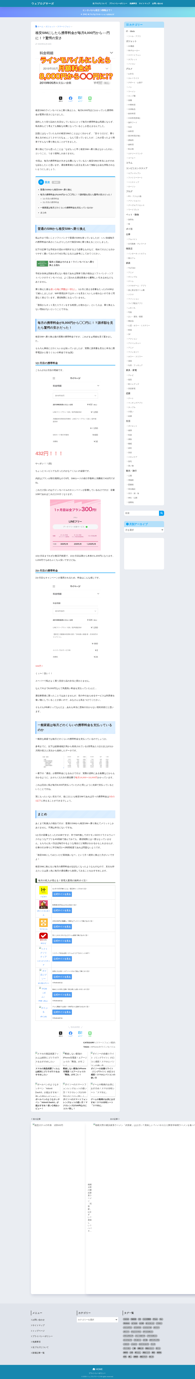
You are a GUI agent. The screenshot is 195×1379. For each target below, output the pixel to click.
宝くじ (158, 1348)
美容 (130, 453)
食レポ (151, 1356)
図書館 (131, 485)
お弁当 (131, 74)
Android (126, 1319)
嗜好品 (131, 321)
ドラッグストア (128, 1336)
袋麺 (130, 100)
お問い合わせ (157, 3)
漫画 (130, 361)
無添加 (159, 1352)
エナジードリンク (135, 153)
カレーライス (133, 78)
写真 (130, 312)
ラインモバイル (108, 1047)
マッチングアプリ (135, 403)
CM (139, 1319)
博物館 (131, 480)
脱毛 (130, 461)
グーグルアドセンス (136, 205)
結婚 (130, 416)
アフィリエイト (134, 201)
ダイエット (132, 426)
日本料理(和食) (134, 118)
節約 (113, 1042)
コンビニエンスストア (136, 168)
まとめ (43, 212)
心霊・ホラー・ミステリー (139, 325)
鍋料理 (131, 145)
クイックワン (128, 1327)
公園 (130, 476)
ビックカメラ (128, 1340)
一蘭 (134, 1348)
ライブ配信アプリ (135, 303)
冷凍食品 (131, 109)
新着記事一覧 (38, 1353)
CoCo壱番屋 (147, 1319)
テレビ (131, 375)
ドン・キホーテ (140, 1336)
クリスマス (137, 1327)
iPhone (95, 1047)
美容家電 (131, 389)
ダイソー (126, 1331)
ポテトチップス (154, 1340)
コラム (129, 163)
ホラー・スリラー (135, 356)
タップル (131, 407)
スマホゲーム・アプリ (137, 286)
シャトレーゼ (147, 1327)
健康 (130, 430)
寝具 (130, 380)
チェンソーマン (136, 1331)
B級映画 (133, 1319)
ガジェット (131, 41)
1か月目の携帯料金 (51, 199)
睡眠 (130, 444)
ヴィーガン (127, 1348)
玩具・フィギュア (135, 365)
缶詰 (130, 127)
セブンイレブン (134, 173)
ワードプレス (133, 210)
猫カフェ (131, 258)
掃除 (130, 439)
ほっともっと (150, 1323)
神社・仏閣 (132, 498)
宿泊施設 (131, 489)
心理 (131, 1352)
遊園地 (131, 502)
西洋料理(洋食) (134, 136)
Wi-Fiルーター (134, 51)
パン (130, 87)
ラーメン (131, 91)
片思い (131, 412)
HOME (99, 1369)
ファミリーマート (135, 178)
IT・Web (130, 31)
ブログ (129, 191)
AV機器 (131, 46)
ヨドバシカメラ (144, 1344)
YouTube (131, 268)
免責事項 (133, 3)
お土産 (141, 1323)
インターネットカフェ (137, 254)
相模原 (136, 1356)
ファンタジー (133, 352)
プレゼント (137, 1340)
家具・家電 (131, 370)
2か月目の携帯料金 (51, 202)
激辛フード (132, 122)
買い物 (131, 466)
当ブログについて (100, 3)
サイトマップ (144, 3)
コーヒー (131, 158)
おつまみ (134, 1323)
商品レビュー (150, 1348)
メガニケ (126, 1344)
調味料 (131, 140)
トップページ (38, 1331)
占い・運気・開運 (135, 317)
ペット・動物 (132, 214)
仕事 (128, 234)
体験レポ (140, 1348)
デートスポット (148, 1331)
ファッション (133, 299)
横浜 (153, 1352)
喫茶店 (129, 248)
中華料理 (131, 105)
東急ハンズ (146, 1352)
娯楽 (128, 263)
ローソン (131, 186)
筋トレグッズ (133, 384)
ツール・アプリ (134, 36)
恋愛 (128, 393)
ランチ (153, 1344)
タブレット (132, 59)
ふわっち (131, 308)
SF (129, 334)
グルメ (129, 69)
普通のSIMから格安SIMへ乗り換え (56, 189)
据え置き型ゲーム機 (136, 290)
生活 (128, 421)
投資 (130, 435)
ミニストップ (133, 182)
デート (131, 398)
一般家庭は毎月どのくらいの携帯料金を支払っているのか (66, 207)
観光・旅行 (131, 471)
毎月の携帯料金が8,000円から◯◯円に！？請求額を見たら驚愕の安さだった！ (76, 194)
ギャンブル (132, 277)
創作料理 (131, 114)
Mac (161, 1319)
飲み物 (131, 149)
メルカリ (134, 1344)
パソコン (131, 64)
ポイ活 (129, 229)
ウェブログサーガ (42, 3)
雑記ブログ (143, 1356)
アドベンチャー (134, 343)
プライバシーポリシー (118, 3)
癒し (130, 1356)
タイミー (156, 1327)
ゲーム (131, 281)
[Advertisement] (144, 554)
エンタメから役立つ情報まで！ (97, 12)
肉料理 (131, 131)
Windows (126, 1323)
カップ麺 (131, 96)
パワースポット (152, 1336)
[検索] (161, 513)
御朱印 (126, 1352)
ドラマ (131, 294)
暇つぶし (137, 1352)
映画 (130, 330)
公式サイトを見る (62, 894)
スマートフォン (103, 1042)
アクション (132, 339)
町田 (125, 1356)
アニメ (131, 272)
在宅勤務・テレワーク (137, 244)
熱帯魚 (131, 220)
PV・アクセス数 (135, 196)
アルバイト (132, 239)
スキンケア (132, 457)
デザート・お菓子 (135, 83)
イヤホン (159, 1323)
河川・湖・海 (133, 493)
